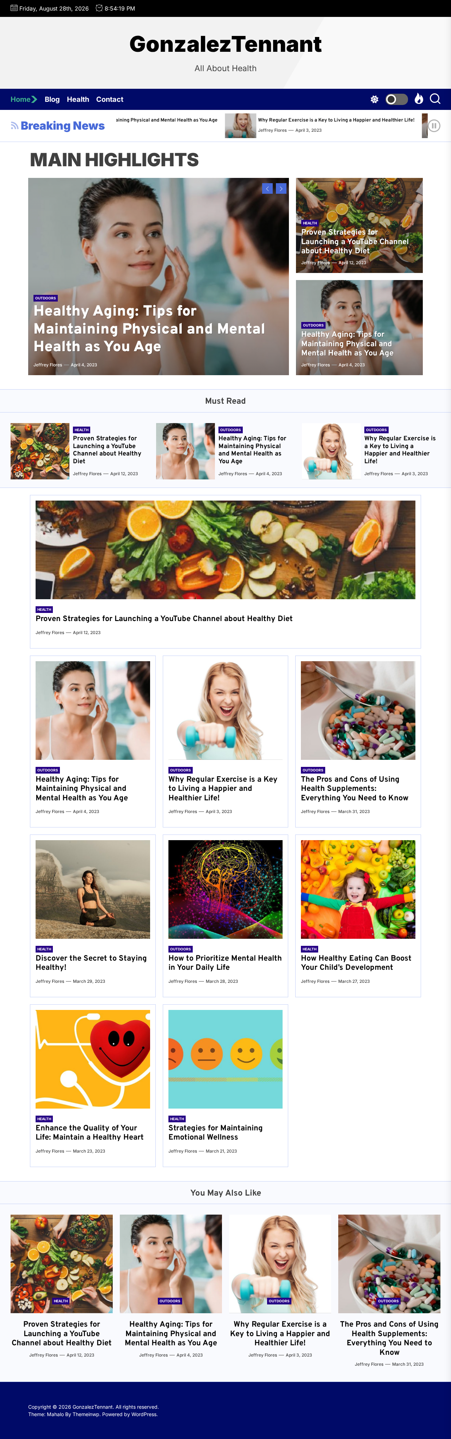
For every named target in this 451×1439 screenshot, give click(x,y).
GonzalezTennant (225, 44)
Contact (109, 99)
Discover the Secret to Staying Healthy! (91, 963)
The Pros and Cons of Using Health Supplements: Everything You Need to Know (354, 789)
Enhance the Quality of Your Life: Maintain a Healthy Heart (90, 1133)
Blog (52, 99)
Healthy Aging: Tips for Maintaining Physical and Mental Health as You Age (149, 330)
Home (21, 99)
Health (78, 99)
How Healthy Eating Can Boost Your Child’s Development (356, 963)
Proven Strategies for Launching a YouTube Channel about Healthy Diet (355, 242)
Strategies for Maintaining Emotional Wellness (215, 1133)
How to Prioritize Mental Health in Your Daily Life (225, 963)
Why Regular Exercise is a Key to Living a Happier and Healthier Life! (248, 120)
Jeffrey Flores (184, 130)
